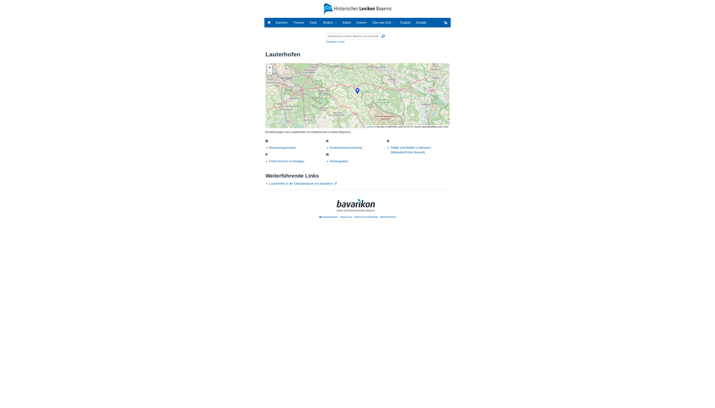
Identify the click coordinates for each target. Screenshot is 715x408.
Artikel (346, 22)
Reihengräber (339, 161)
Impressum (346, 217)
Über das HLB (381, 22)
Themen (298, 22)
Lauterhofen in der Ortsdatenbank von (301, 183)
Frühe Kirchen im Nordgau (286, 161)
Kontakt (421, 22)
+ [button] (270, 67)
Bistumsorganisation (282, 147)
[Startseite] (358, 8)
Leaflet (370, 126)
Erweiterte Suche (335, 41)
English (406, 22)
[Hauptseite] (269, 22)
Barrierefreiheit (388, 217)
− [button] (270, 72)
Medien (328, 22)
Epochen (282, 22)
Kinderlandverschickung (346, 147)
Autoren (361, 22)
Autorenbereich (329, 217)
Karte (313, 22)
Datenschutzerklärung (366, 217)
